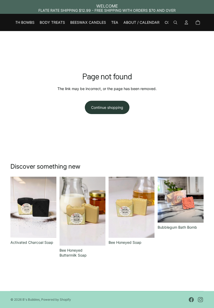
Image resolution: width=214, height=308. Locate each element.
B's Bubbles (31, 299)
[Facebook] (191, 300)
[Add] (48, 229)
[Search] (175, 22)
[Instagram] (200, 300)
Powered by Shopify (56, 299)
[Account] (186, 22)
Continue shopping (107, 107)
